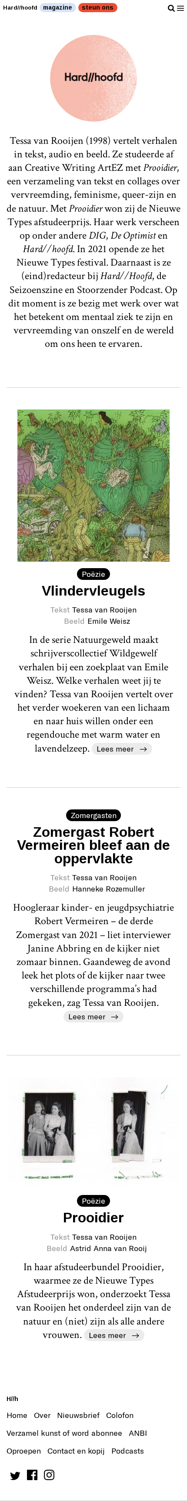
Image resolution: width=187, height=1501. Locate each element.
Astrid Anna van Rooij (108, 1248)
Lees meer (115, 748)
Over (42, 1415)
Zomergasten (94, 815)
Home (17, 1415)
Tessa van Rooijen (104, 609)
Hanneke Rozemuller (108, 888)
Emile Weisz (108, 621)
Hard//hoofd (20, 7)
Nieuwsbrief (78, 1415)
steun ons (98, 7)
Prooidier (93, 1217)
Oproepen (24, 1450)
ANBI (138, 1433)
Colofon (120, 1415)
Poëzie (93, 574)
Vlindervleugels (93, 591)
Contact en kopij (76, 1450)
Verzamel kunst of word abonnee (64, 1433)
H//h (12, 1398)
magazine (57, 7)
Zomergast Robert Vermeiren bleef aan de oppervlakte (93, 845)
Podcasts (127, 1450)
